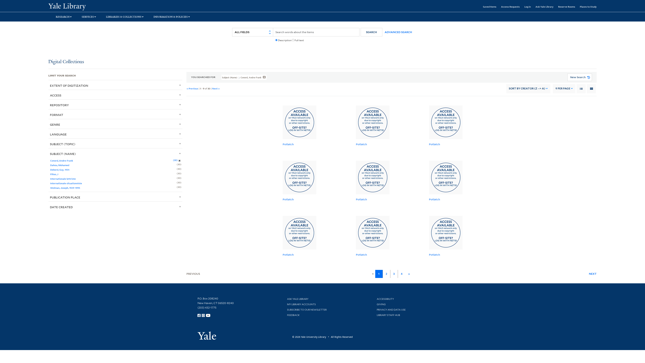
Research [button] (63, 16)
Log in (527, 6)
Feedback (293, 315)
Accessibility (385, 299)
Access (55, 95)
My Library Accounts (301, 304)
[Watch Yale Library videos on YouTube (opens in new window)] (208, 315)
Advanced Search (398, 32)
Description (284, 40)
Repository (59, 105)
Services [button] (88, 16)
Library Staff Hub (388, 315)
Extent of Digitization (69, 86)
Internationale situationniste (66, 183)
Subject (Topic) (62, 144)
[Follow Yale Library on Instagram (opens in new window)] (203, 315)
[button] (371, 32)
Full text (299, 40)
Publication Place (65, 197)
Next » (216, 88)
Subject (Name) (63, 154)
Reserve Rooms (566, 6)
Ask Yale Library (544, 6)
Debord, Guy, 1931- (60, 169)
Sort (527, 88)
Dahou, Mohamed (59, 165)
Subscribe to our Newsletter (307, 309)
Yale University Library (89, 6)
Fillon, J (54, 174)
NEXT (593, 273)
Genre (55, 125)
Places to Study (588, 6)
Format (56, 115)
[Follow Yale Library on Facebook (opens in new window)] (199, 315)
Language (58, 134)
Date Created (61, 207)
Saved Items (489, 6)
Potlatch (288, 144)
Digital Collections (66, 62)
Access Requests (510, 6)
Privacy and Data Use (391, 309)
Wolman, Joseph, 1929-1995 (65, 187)
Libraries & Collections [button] (123, 16)
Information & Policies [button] (171, 16)
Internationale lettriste (63, 178)
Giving (381, 304)
